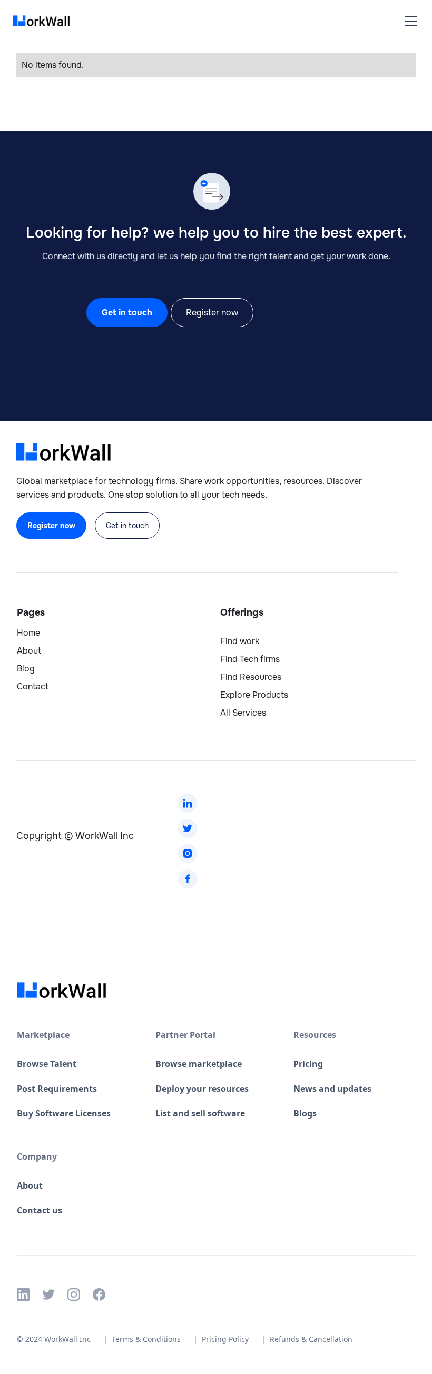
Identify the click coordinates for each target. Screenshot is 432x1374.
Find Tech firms (250, 659)
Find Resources (250, 677)
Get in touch (127, 312)
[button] (408, 21)
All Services (243, 713)
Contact (32, 686)
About (29, 651)
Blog (26, 669)
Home (28, 633)
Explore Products (254, 695)
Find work (239, 641)
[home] (44, 20)
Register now (212, 312)
